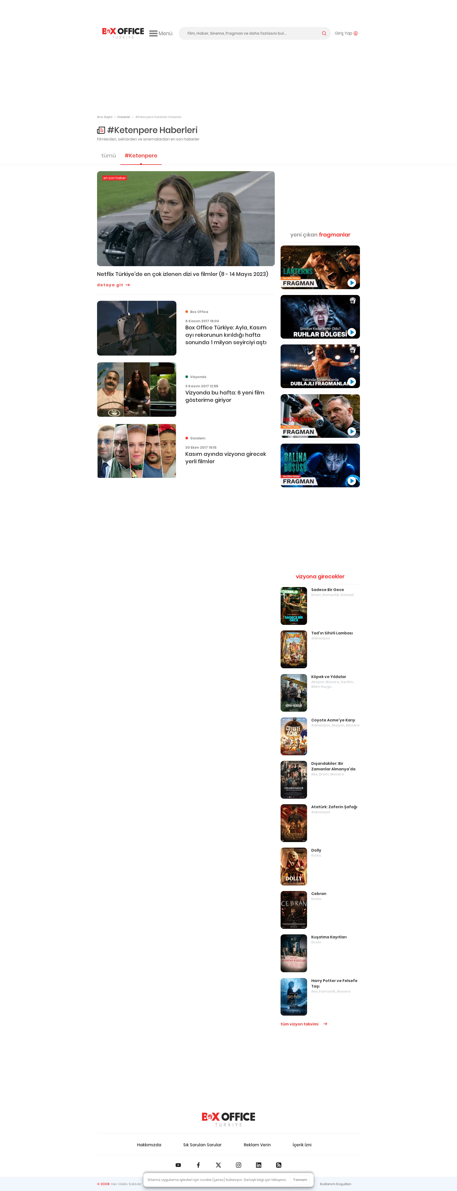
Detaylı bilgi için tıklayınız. (265, 1180)
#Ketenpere (141, 155)
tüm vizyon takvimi (300, 1024)
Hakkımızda (149, 1145)
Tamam (300, 1180)
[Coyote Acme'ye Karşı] (294, 736)
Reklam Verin (257, 1145)
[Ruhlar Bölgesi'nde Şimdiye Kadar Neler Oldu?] (320, 317)
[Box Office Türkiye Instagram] (238, 1165)
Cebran (318, 893)
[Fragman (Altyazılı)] (320, 465)
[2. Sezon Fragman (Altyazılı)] (320, 416)
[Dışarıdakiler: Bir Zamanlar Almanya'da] (294, 780)
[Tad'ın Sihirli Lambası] (294, 649)
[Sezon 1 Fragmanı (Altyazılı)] (320, 267)
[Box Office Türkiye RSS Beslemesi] (279, 1165)
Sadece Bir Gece (327, 589)
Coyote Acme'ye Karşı (333, 720)
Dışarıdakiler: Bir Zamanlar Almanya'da (333, 766)
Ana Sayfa (104, 117)
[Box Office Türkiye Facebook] (198, 1165)
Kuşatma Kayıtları (329, 937)
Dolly (316, 850)
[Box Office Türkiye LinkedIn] (258, 1165)
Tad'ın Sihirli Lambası (332, 633)
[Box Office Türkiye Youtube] (178, 1165)
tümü (108, 155)
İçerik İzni (302, 1145)
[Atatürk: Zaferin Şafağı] (294, 823)
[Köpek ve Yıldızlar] (294, 693)
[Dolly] (294, 866)
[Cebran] (294, 910)
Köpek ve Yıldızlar (328, 676)
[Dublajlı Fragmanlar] (320, 366)
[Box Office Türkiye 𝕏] (218, 1165)
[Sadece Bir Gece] (294, 606)
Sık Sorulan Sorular (202, 1145)
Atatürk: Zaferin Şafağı (334, 807)
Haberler (123, 117)
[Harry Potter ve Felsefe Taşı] (294, 997)
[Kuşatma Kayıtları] (294, 953)
